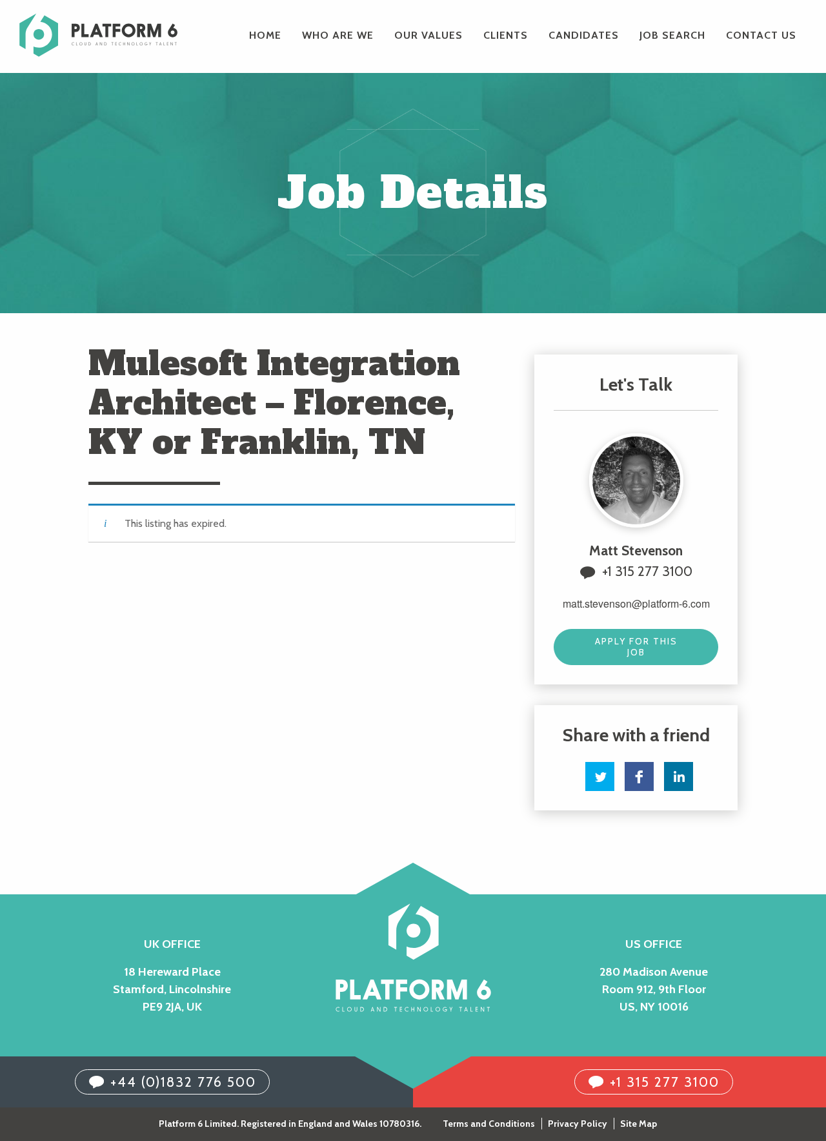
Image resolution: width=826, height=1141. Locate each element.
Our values (428, 35)
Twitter (599, 776)
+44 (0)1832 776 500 (183, 1082)
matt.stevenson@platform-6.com (636, 603)
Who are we (338, 35)
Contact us (761, 35)
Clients (505, 35)
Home (265, 35)
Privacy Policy (577, 1123)
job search (672, 35)
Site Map (638, 1123)
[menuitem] (265, 35)
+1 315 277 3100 (647, 571)
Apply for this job (636, 646)
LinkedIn (678, 776)
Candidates (584, 35)
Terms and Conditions (489, 1123)
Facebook (639, 776)
